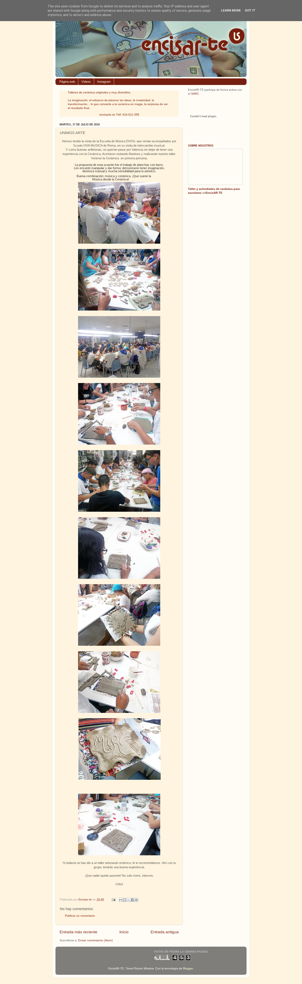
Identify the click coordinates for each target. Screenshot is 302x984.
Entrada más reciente (78, 932)
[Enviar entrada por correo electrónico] (113, 899)
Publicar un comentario (80, 915)
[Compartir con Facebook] (132, 900)
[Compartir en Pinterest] (136, 900)
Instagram (104, 81)
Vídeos (86, 81)
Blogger (188, 968)
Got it (250, 10)
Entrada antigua (165, 932)
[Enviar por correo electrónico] (121, 900)
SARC (195, 93)
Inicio (124, 932)
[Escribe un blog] (125, 900)
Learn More (231, 10)
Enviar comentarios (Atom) (95, 940)
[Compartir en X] (129, 900)
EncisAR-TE (214, 192)
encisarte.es (107, 114)
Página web (67, 81)
